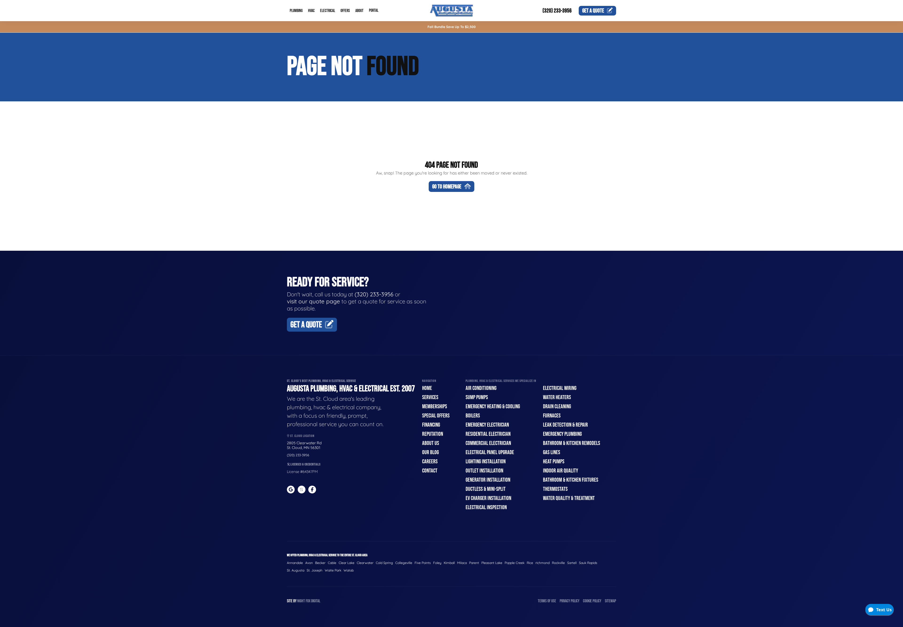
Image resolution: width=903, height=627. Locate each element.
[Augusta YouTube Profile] (301, 489)
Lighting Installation (486, 461)
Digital (315, 601)
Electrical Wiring (559, 388)
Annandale (295, 563)
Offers (345, 10)
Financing (431, 424)
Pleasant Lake (491, 563)
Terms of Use (547, 601)
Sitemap (610, 601)
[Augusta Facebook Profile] (312, 489)
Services (430, 397)
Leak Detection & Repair (565, 424)
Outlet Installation (484, 470)
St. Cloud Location (301, 436)
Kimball (449, 563)
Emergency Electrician (487, 424)
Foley (437, 563)
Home (427, 388)
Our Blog (430, 452)
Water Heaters (557, 397)
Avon (309, 563)
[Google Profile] (291, 489)
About (359, 10)
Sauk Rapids (588, 563)
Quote (593, 10)
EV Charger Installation (488, 498)
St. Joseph (314, 570)
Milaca (462, 563)
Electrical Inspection (486, 507)
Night (301, 601)
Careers (430, 461)
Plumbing (296, 10)
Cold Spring (384, 563)
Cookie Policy (592, 601)
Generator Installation (488, 479)
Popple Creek (514, 563)
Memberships (434, 406)
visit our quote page (313, 301)
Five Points (423, 563)
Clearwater (365, 563)
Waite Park (333, 570)
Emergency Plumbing (562, 434)
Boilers (473, 415)
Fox (308, 601)
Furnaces (552, 415)
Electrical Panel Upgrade (490, 452)
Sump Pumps (477, 397)
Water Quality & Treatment (569, 498)
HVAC (311, 10)
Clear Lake (346, 563)
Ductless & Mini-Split (486, 489)
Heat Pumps (553, 461)
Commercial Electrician (488, 443)
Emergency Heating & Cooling (493, 406)
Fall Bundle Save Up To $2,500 (452, 27)
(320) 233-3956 (557, 10)
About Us (430, 443)
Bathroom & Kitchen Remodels (571, 443)
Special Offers (436, 415)
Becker (320, 563)
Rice (530, 563)
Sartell (572, 563)
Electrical (327, 10)
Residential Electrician (488, 434)
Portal (373, 10)
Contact (429, 470)
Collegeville (403, 563)
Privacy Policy (569, 601)
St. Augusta (295, 570)
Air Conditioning (481, 388)
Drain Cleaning (557, 406)
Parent (474, 563)
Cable (332, 563)
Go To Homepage (446, 186)
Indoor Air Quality (560, 470)
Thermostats (555, 489)
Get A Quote (306, 325)
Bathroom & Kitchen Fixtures (570, 479)
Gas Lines (551, 452)
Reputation (432, 434)
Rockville (558, 563)
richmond (542, 563)
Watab (349, 570)
